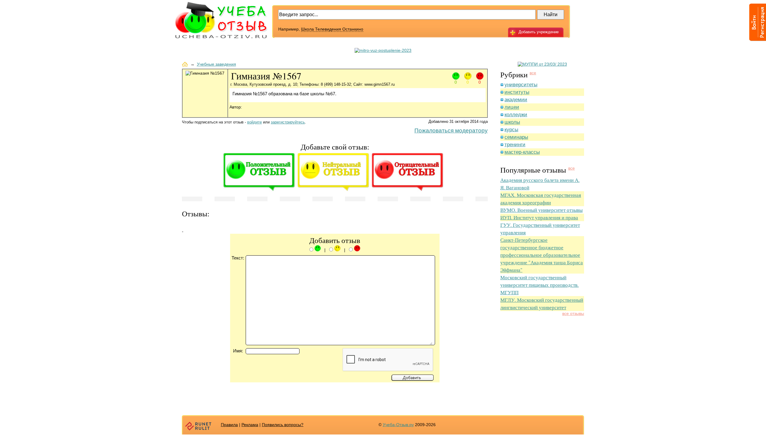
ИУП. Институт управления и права (539, 217)
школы (512, 122)
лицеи (511, 107)
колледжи (515, 114)
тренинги (514, 144)
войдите (254, 122)
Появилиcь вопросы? (282, 424)
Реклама (249, 424)
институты (516, 92)
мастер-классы (522, 152)
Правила (229, 424)
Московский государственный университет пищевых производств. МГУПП (539, 285)
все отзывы (573, 313)
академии (515, 99)
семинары (516, 137)
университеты (520, 84)
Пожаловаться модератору (451, 130)
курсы (511, 129)
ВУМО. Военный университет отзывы (541, 209)
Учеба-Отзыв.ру (398, 424)
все (533, 72)
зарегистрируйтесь (288, 122)
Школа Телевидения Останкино (332, 29)
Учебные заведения (216, 64)
